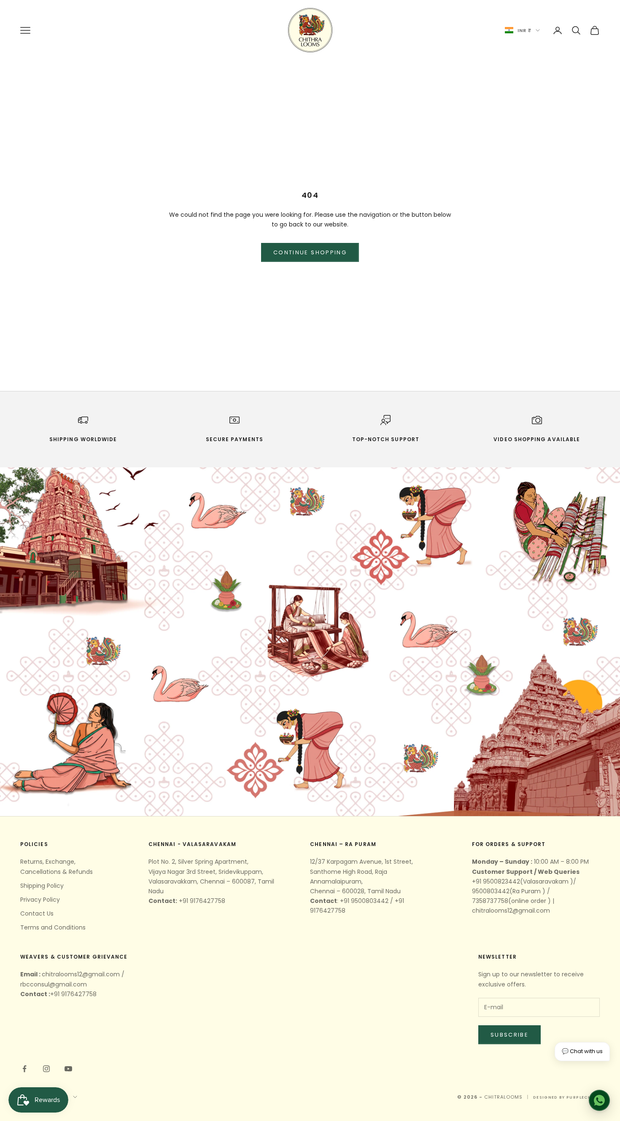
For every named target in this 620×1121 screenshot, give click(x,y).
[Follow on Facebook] (24, 1068)
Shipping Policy (42, 885)
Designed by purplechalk (566, 1097)
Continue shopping (310, 252)
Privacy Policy (40, 899)
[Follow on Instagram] (46, 1068)
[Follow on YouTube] (68, 1068)
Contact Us (37, 913)
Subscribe (509, 1035)
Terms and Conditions (53, 927)
